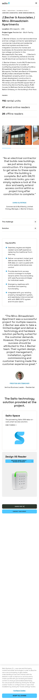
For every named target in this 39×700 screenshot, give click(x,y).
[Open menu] (36, 3)
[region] (19, 682)
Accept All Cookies (19, 696)
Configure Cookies (19, 691)
